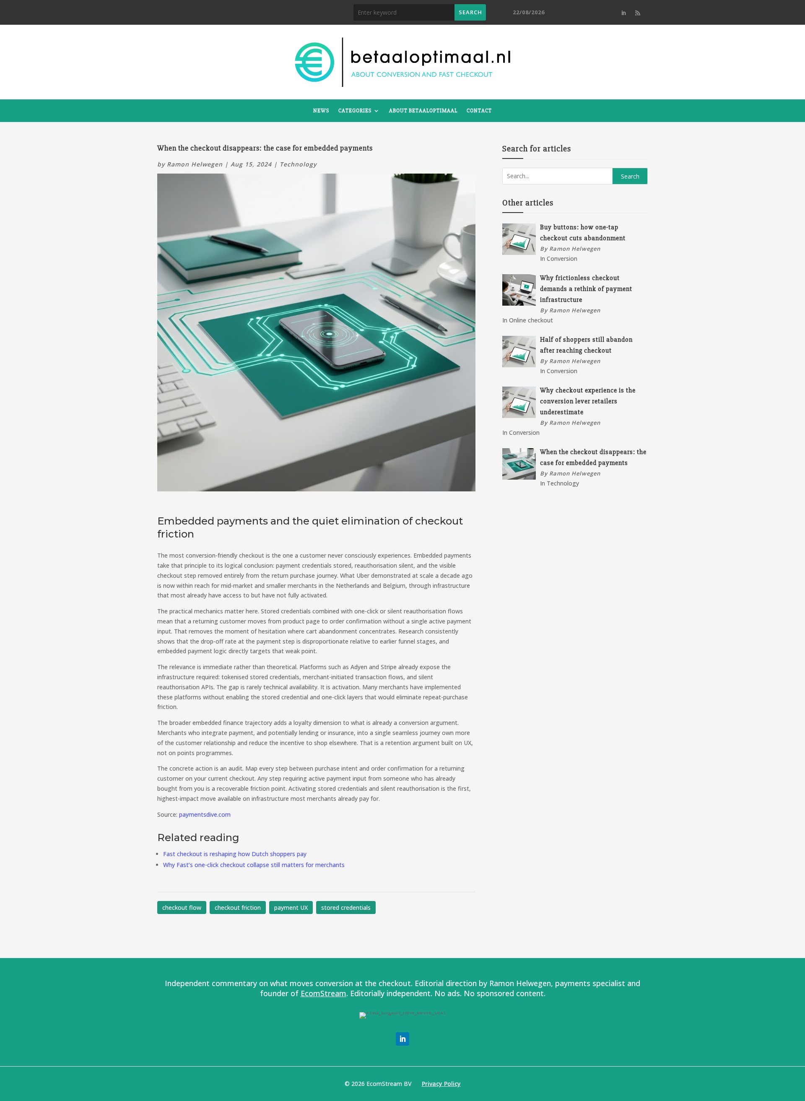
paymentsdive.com (205, 814)
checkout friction (238, 907)
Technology (298, 164)
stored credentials (346, 907)
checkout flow (181, 907)
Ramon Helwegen (195, 164)
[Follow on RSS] (638, 13)
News (321, 110)
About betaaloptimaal (423, 110)
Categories (354, 110)
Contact (479, 110)
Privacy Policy (441, 1084)
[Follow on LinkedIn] (623, 13)
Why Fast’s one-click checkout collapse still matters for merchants (254, 865)
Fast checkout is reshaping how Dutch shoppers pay (234, 854)
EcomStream (323, 993)
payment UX (291, 907)
